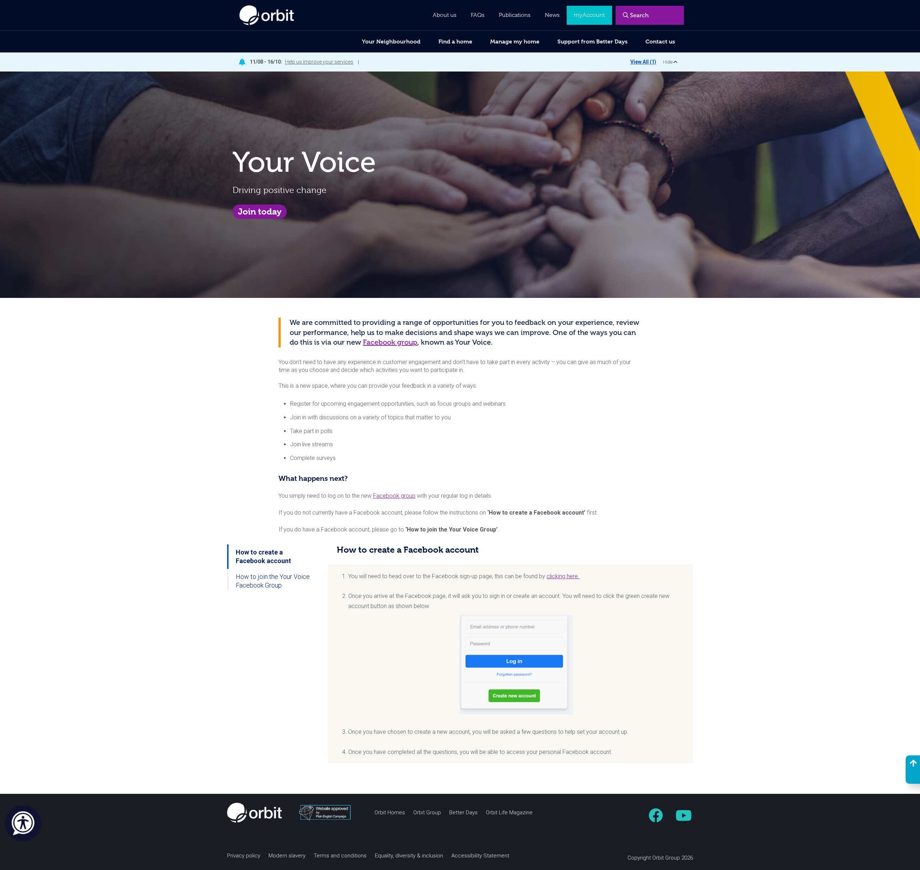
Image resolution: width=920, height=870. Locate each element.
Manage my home (514, 41)
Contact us (660, 41)
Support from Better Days (592, 41)
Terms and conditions (340, 856)
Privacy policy (243, 856)
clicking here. (563, 576)
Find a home (455, 41)
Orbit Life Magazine (509, 812)
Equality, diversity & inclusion (409, 856)
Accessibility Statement (480, 856)
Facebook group (390, 342)
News (552, 15)
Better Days (463, 812)
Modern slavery (286, 856)
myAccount (589, 15)
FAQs (477, 15)
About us (444, 15)
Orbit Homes (389, 812)
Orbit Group (427, 812)
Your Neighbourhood (391, 41)
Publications (514, 15)
